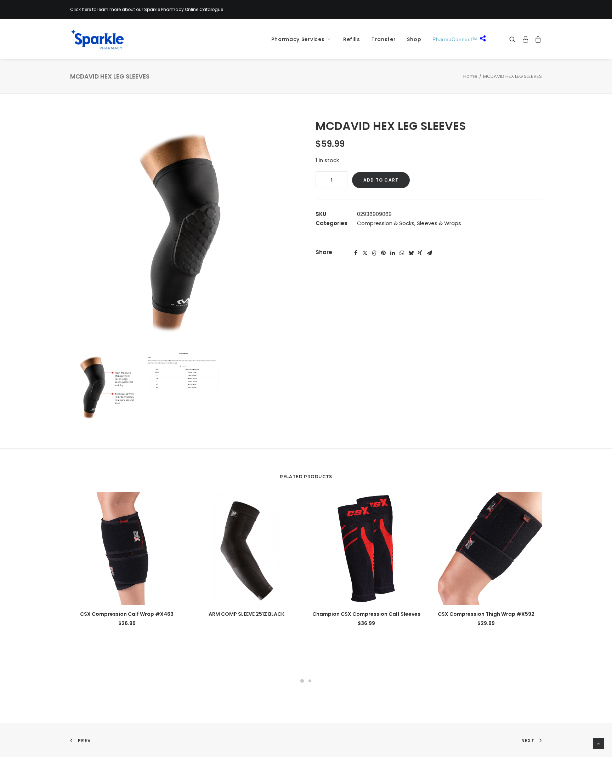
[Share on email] (429, 253)
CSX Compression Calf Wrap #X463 (127, 614)
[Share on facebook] (355, 253)
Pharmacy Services (297, 39)
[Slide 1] (302, 681)
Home (470, 76)
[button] (514, 39)
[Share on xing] (420, 253)
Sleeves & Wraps (439, 223)
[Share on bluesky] (411, 253)
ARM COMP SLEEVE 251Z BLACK (246, 614)
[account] (525, 39)
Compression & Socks (385, 223)
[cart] (537, 39)
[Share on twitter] (365, 253)
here (86, 9)
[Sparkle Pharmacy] (97, 39)
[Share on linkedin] (392, 253)
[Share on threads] (374, 253)
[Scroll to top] (598, 743)
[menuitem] (298, 39)
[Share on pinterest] (383, 253)
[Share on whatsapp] (401, 253)
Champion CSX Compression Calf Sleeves (366, 614)
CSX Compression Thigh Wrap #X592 (486, 614)
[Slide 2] (310, 681)
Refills (351, 39)
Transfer (384, 39)
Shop (414, 39)
